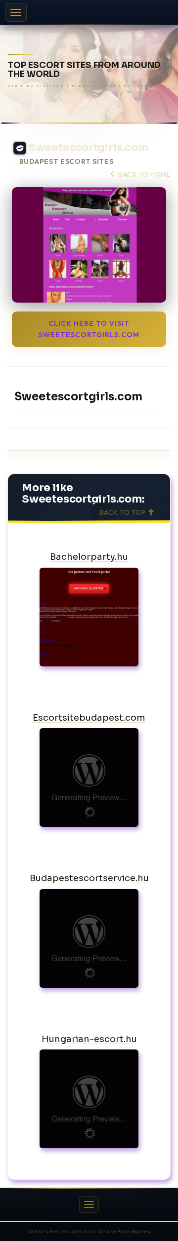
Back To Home (144, 174)
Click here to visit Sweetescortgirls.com (89, 329)
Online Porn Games (124, 1231)
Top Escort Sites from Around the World (84, 70)
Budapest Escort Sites (66, 161)
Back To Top (123, 512)
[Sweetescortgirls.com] (89, 245)
